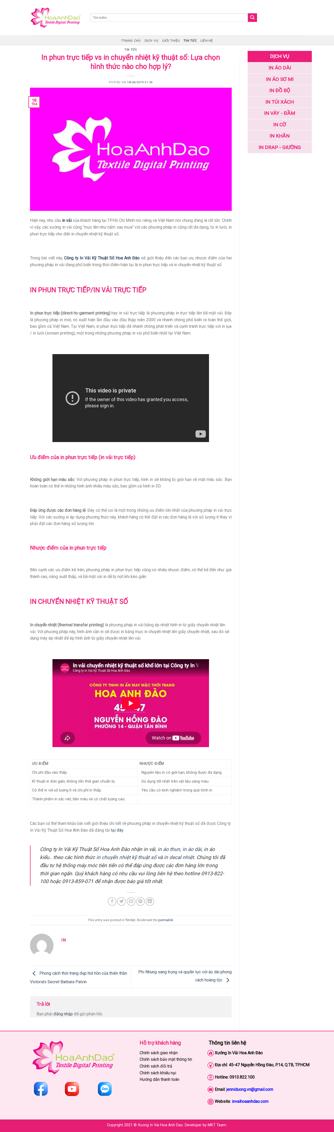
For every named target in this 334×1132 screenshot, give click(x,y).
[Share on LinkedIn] (150, 901)
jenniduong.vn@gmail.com (249, 1089)
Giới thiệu (171, 40)
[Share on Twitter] (121, 901)
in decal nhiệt (179, 857)
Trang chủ (131, 40)
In (151, 82)
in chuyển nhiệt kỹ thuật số (126, 857)
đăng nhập (63, 1013)
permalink (165, 920)
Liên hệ (206, 40)
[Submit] (252, 17)
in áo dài (191, 849)
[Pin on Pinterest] (140, 901)
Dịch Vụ (152, 40)
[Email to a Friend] (131, 901)
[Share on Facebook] (112, 901)
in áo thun (169, 849)
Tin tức (190, 40)
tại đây (117, 830)
